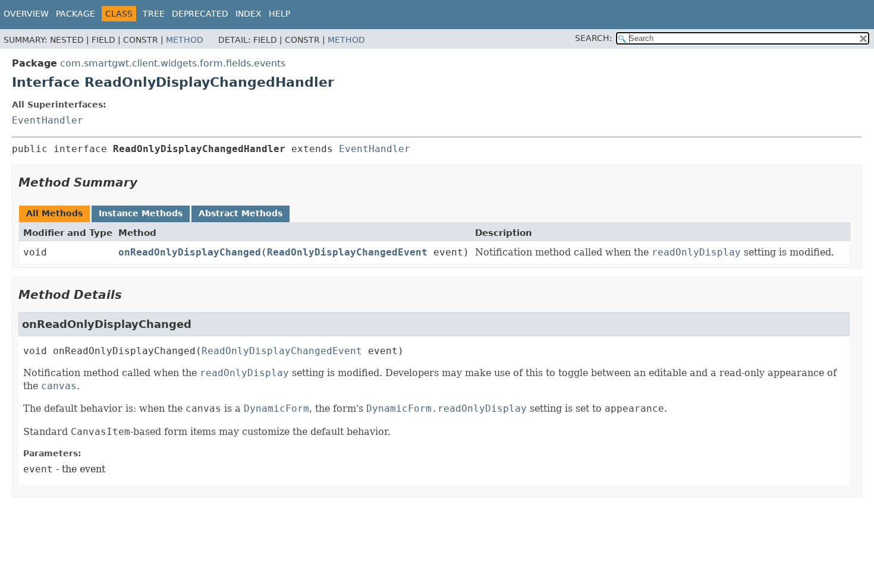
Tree (154, 13)
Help (279, 13)
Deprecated (200, 13)
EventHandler (47, 120)
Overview (26, 13)
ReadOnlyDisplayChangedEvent (347, 252)
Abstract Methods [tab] (240, 213)
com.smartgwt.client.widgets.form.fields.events (172, 63)
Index (248, 13)
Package (75, 13)
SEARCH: (593, 38)
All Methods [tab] (54, 213)
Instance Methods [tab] (141, 213)
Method (184, 40)
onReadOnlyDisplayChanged (189, 252)
